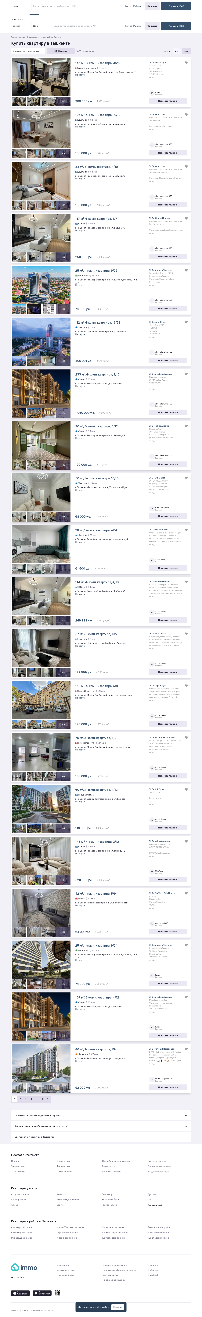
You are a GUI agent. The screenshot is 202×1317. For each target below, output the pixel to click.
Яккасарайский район (159, 1227)
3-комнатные (63, 1161)
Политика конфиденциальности (119, 1270)
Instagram (153, 1270)
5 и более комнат (66, 1171)
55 (42, 1099)
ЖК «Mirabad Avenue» (161, 373)
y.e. (177, 51)
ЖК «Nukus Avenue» (159, 425)
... (37, 1099)
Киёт (149, 1199)
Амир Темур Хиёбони (68, 1199)
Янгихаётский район (158, 1232)
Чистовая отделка (157, 1161)
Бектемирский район (22, 1232)
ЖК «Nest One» (157, 322)
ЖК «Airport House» (159, 218)
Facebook (153, 1275)
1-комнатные (18, 1166)
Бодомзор (107, 1194)
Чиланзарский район (113, 1227)
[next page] (47, 1099)
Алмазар (61, 1194)
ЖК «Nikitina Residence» (162, 737)
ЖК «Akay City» (157, 62)
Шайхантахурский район (115, 1232)
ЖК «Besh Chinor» (158, 529)
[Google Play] (42, 1293)
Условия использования (115, 1265)
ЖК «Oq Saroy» (157, 685)
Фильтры (152, 25)
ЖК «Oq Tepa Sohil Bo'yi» (162, 893)
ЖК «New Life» (157, 114)
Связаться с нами (66, 1270)
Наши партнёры (65, 1275)
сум (186, 51)
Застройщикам (110, 1275)
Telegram (153, 1265)
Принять (117, 1307)
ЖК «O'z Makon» (158, 477)
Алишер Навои (19, 1199)
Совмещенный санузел (159, 1166)
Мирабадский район (21, 1238)
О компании (63, 1265)
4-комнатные (63, 1166)
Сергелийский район (67, 1232)
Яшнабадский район (158, 1238)
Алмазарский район (21, 1227)
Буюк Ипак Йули (110, 1199)
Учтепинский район (67, 1238)
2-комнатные (18, 1171)
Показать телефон (168, 100)
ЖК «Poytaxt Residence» (162, 1048)
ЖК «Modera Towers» (160, 270)
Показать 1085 (176, 26)
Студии (15, 1161)
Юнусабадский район (113, 1238)
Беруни (60, 1205)
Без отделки (108, 1166)
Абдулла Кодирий (20, 1194)
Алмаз (14, 1205)
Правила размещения (114, 1280)
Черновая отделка (111, 1171)
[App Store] (20, 1293)
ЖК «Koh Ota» (156, 789)
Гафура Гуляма (109, 1205)
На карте (62, 51)
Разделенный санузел (159, 1171)
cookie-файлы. (102, 1307)
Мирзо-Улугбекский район (70, 1227)
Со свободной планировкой (116, 1161)
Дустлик (151, 1194)
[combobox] (89, 26)
